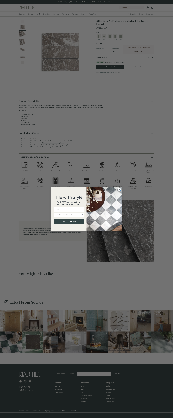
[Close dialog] (119, 189)
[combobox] (68, 215)
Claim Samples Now (69, 221)
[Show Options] (82, 215)
